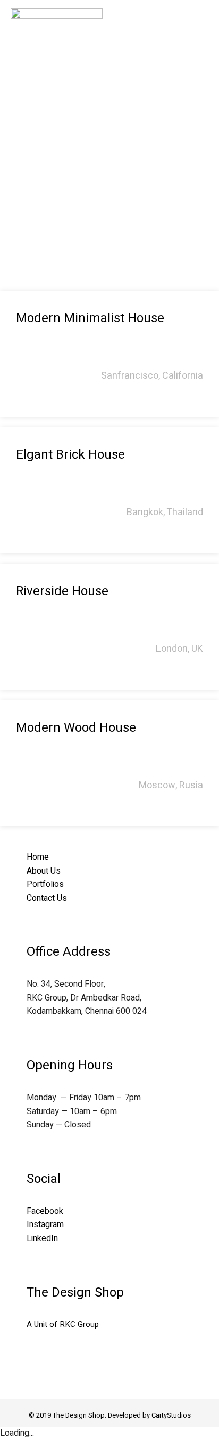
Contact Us (47, 898)
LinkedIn (42, 1238)
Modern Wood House (76, 727)
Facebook (45, 1211)
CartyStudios (171, 1415)
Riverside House (62, 591)
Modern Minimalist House (90, 318)
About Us (44, 871)
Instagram (45, 1224)
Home (38, 857)
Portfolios (45, 884)
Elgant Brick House (70, 454)
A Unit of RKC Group (63, 1324)
